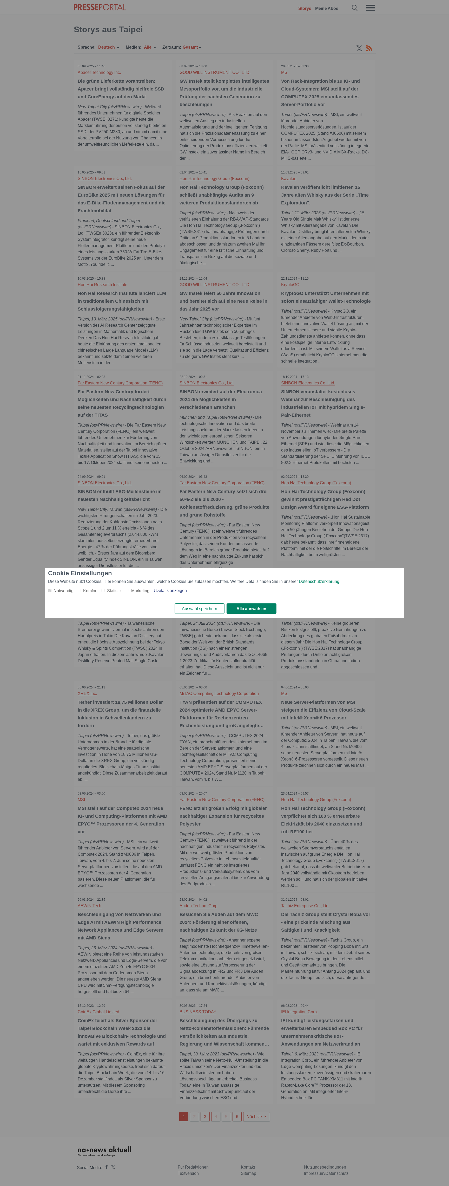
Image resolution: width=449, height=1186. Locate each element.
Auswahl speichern (199, 609)
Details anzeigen (171, 590)
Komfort (90, 591)
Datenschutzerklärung (319, 581)
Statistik (114, 591)
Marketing (140, 591)
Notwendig (64, 591)
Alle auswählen (251, 609)
